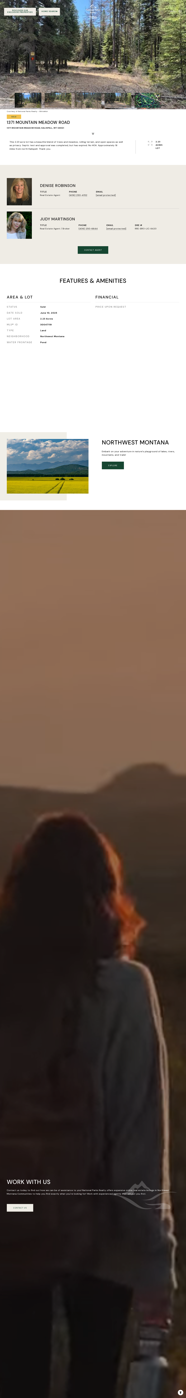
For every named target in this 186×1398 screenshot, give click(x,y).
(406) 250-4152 (78, 195)
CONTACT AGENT (93, 250)
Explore (113, 465)
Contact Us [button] (20, 1208)
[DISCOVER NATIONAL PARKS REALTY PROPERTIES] (20, 12)
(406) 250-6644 (88, 228)
